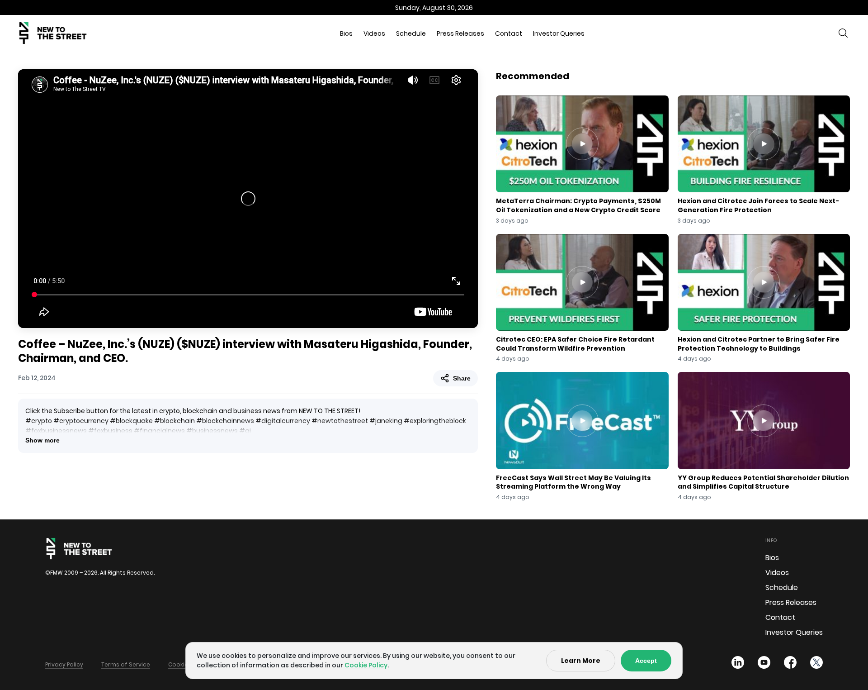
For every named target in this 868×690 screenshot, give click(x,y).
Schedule (411, 33)
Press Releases (460, 33)
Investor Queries (559, 33)
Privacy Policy (64, 664)
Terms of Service (125, 664)
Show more (42, 440)
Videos (374, 33)
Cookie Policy (365, 665)
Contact (508, 33)
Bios (346, 33)
